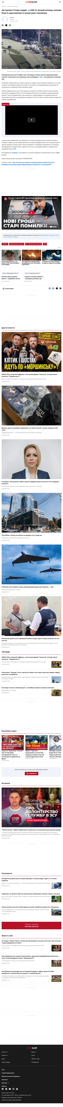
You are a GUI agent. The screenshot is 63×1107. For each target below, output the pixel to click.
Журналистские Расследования (11, 1076)
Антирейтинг (35, 1062)
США (45, 244)
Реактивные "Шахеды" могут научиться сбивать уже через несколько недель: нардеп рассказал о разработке (31, 673)
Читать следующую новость (32, 273)
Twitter (5, 237)
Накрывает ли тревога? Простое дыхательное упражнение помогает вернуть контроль (31, 894)
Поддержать (33, 773)
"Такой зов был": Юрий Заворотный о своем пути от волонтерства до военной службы (31, 830)
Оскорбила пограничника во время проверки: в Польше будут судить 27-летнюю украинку (29, 880)
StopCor (12, 17)
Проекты (4, 1052)
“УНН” (41, 77)
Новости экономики (13, 6)
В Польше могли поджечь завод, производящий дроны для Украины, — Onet (28, 587)
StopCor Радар (6, 1062)
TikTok (15, 237)
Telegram (45, 235)
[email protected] (16, 1100)
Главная (4, 6)
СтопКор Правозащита (8, 1073)
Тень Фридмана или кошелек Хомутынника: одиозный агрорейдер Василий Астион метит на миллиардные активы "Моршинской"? (30, 957)
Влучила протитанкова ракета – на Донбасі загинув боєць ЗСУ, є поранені (11, 279)
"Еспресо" (14, 153)
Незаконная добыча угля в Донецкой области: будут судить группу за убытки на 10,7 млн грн (30, 640)
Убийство (5, 244)
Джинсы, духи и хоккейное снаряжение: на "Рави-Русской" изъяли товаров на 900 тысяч (30, 429)
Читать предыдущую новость (10, 273)
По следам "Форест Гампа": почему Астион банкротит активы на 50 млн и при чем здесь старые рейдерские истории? (31, 942)
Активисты (5, 1080)
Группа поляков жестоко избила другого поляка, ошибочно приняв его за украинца (30, 907)
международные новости (16, 244)
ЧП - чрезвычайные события (33, 244)
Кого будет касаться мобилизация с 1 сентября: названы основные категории (28, 688)
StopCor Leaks (7, 935)
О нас (3, 1070)
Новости (4, 1055)
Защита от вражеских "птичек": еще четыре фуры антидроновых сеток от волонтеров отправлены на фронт (13, 755)
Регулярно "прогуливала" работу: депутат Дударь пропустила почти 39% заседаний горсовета (30, 483)
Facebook (51, 235)
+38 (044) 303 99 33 (31, 926)
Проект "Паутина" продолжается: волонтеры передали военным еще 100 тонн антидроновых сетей (34, 754)
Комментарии (9, 289)
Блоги (33, 1055)
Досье (3, 1059)
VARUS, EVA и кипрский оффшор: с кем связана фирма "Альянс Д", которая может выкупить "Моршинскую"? (29, 375)
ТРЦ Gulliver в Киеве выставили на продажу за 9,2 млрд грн (22, 535)
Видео (33, 1052)
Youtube (56, 235)
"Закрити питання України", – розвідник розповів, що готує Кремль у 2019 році (33, 279)
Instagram (10, 237)
